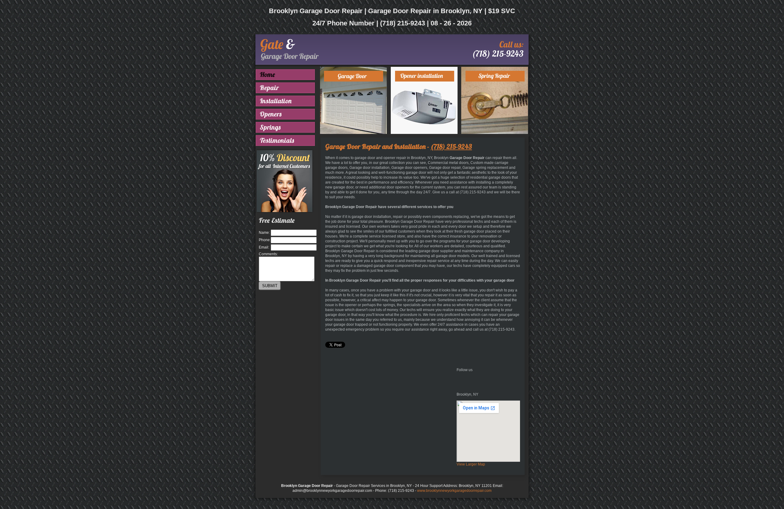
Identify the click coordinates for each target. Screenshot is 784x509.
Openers (270, 114)
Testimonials (277, 140)
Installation (276, 101)
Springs (270, 127)
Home (267, 74)
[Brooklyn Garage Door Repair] (289, 59)
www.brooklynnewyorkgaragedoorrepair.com (454, 490)
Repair (269, 87)
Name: (264, 232)
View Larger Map (471, 464)
